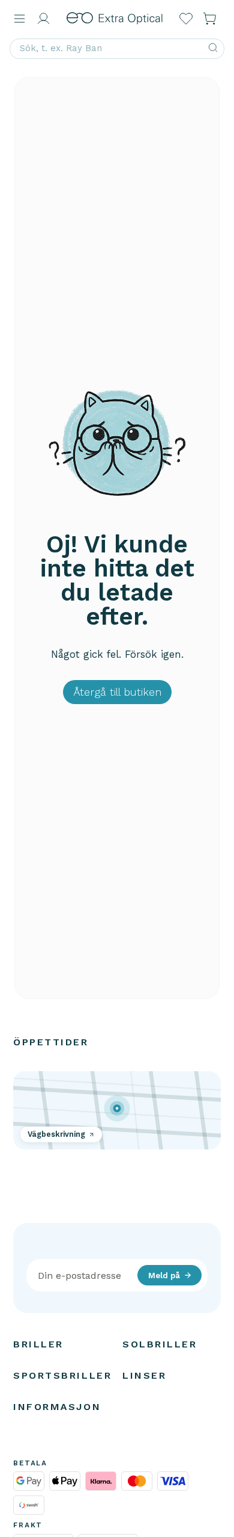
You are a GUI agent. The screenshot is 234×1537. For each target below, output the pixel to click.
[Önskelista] (186, 18)
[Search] (213, 48)
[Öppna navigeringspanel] (19, 18)
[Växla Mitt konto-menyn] (43, 18)
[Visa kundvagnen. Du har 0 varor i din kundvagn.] (210, 18)
